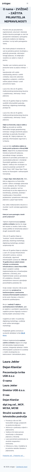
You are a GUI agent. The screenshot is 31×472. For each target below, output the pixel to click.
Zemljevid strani (21, 467)
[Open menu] (27, 3)
